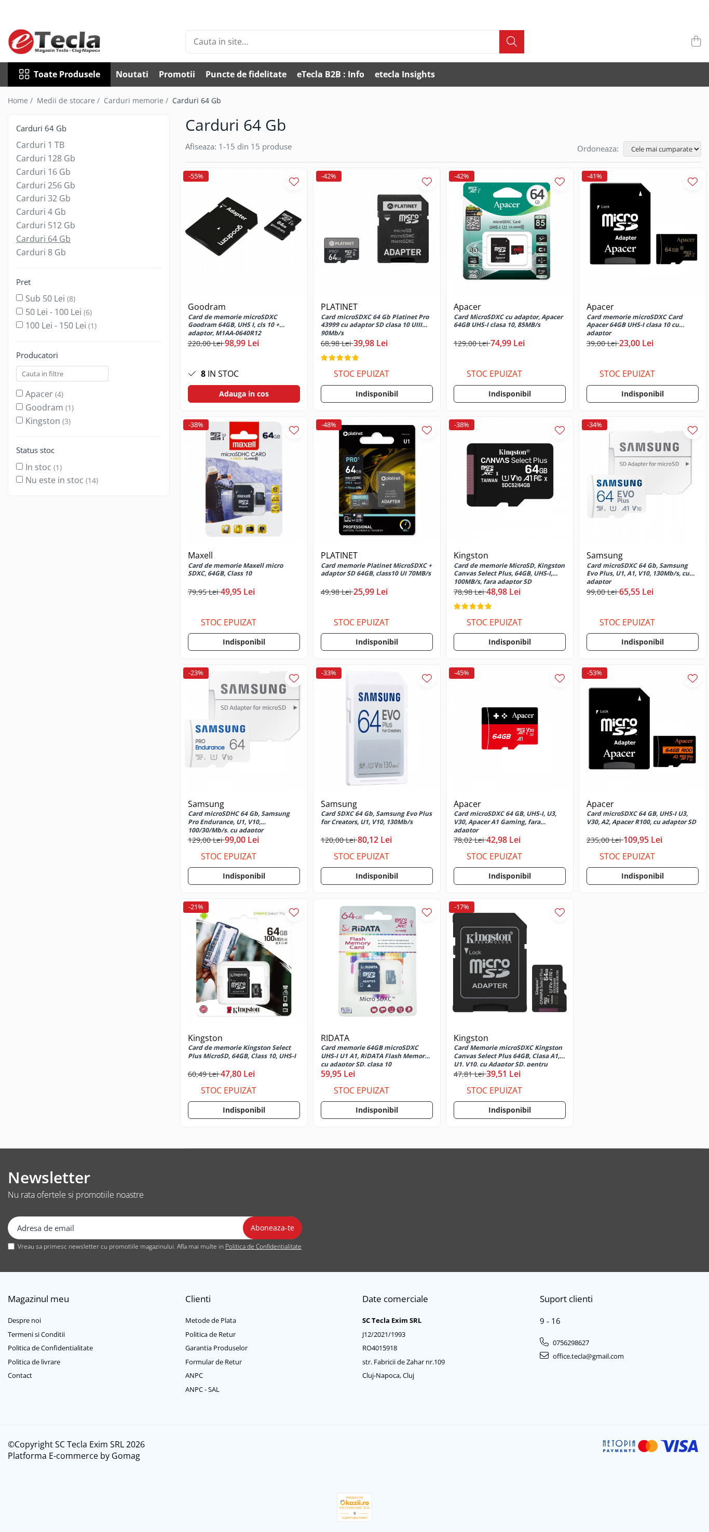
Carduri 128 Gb (45, 158)
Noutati (132, 74)
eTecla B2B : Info (330, 74)
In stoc (38, 467)
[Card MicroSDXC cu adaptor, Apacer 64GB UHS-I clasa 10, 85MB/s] (509, 231)
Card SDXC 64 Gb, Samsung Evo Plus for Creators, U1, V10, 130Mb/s (376, 818)
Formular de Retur (213, 1361)
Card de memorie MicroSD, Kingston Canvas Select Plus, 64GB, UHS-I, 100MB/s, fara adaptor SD (509, 573)
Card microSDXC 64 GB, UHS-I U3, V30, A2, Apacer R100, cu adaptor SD (641, 818)
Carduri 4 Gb (41, 211)
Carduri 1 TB (40, 145)
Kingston (42, 421)
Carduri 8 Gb (41, 252)
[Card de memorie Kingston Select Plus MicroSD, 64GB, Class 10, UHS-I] (244, 962)
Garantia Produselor (216, 1347)
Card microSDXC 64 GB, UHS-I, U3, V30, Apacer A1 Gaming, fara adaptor (505, 821)
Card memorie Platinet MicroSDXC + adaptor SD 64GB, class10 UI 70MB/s (376, 570)
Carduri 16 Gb (43, 171)
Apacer (39, 394)
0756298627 (570, 1342)
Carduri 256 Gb (45, 185)
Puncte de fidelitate (246, 74)
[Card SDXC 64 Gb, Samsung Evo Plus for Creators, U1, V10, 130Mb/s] (376, 728)
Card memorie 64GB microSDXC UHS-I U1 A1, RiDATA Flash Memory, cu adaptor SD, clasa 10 (375, 1055)
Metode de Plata (210, 1320)
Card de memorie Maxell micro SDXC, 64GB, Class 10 (235, 570)
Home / (21, 100)
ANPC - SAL (202, 1389)
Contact (20, 1375)
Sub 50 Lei (45, 298)
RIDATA (335, 1038)
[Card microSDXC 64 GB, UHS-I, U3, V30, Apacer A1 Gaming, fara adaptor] (509, 728)
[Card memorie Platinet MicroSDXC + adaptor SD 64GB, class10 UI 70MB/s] (376, 480)
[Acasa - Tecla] (60, 41)
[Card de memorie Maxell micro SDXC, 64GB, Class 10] (244, 480)
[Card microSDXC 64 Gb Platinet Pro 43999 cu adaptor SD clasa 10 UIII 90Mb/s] (376, 231)
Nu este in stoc (54, 480)
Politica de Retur (210, 1334)
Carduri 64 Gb (43, 238)
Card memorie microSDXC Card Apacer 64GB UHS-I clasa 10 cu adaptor (635, 324)
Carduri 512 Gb (45, 225)
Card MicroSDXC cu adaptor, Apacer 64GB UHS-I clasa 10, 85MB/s (508, 321)
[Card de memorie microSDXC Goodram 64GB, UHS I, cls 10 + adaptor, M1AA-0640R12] (244, 231)
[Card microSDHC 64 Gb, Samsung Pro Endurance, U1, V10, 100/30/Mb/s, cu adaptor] (244, 728)
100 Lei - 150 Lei (55, 325)
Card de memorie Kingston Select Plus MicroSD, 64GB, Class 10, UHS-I (242, 1052)
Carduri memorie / (137, 100)
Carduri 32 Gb (43, 198)
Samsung (605, 555)
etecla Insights (405, 74)
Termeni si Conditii (36, 1334)
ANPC (194, 1375)
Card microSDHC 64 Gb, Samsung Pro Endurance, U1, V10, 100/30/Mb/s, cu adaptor (239, 821)
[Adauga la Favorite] (294, 181)
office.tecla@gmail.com (587, 1356)
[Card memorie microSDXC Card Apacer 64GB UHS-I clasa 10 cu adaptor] (642, 231)
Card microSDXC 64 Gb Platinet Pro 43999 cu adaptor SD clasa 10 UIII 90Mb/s (375, 324)
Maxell (200, 555)
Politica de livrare (34, 1361)
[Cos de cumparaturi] (695, 42)
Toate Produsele (67, 74)
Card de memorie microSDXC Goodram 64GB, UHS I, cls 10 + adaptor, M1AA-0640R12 (233, 324)
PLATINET (339, 306)
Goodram (44, 407)
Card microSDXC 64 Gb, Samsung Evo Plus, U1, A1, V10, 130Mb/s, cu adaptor (638, 573)
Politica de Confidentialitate (263, 1246)
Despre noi (24, 1320)
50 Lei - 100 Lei (53, 312)
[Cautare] (511, 41)
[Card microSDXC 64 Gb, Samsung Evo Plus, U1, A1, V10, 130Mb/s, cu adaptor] (642, 480)
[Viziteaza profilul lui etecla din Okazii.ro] (354, 1507)
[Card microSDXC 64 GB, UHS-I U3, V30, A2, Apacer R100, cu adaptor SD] (642, 728)
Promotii (177, 74)
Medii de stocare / (69, 100)
